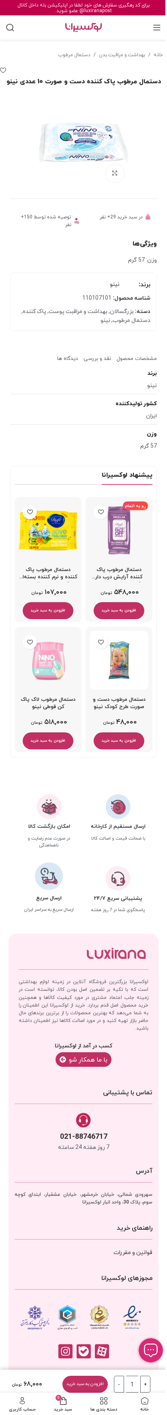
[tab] (137, 355)
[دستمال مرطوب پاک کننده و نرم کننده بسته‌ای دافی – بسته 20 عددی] (48, 530)
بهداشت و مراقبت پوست (78, 311)
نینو (115, 284)
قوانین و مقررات (132, 1252)
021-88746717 (83, 1136)
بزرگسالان (122, 311)
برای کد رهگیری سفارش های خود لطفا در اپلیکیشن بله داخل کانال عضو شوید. (83, 7)
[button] (119, 610)
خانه (158, 54)
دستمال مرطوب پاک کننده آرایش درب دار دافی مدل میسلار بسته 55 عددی (119, 576)
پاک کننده (34, 311)
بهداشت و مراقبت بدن (122, 54)
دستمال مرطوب (74, 54)
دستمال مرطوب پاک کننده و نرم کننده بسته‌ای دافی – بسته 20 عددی (48, 576)
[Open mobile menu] (157, 27)
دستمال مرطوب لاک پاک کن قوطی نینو (48, 703)
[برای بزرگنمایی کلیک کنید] (115, 173)
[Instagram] (65, 1351)
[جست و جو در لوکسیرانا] (10, 27)
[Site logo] (83, 27)
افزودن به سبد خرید (85, 1384)
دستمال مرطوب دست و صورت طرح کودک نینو (119, 703)
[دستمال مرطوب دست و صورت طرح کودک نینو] (119, 660)
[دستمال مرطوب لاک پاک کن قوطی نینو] (48, 660)
